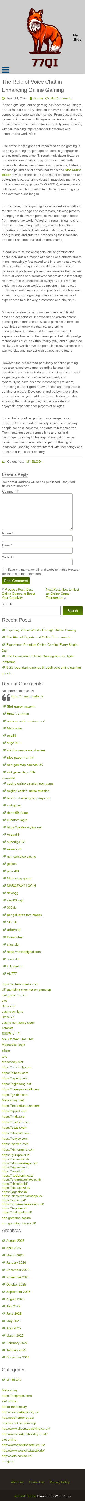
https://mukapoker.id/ (17, 1212)
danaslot (8, 778)
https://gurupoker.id (15, 1155)
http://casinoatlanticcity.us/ (20, 1412)
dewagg (12, 893)
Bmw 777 (8, 1006)
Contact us (36, 1482)
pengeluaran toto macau (24, 915)
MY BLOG (33, 461)
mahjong (8, 1461)
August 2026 (15, 1241)
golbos (12, 864)
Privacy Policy (60, 1482)
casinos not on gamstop (19, 1423)
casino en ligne (12, 1011)
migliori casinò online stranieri (28, 791)
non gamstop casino (21, 856)
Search (7, 604)
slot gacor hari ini (20, 757)
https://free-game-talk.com (21, 1089)
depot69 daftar (17, 813)
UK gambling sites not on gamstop (26, 990)
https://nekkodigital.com (24, 952)
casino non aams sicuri (18, 1022)
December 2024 (17, 1357)
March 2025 (15, 1335)
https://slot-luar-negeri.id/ (20, 1163)
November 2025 (17, 1277)
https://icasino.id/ (14, 1200)
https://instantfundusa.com (21, 1106)
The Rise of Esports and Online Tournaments (38, 637)
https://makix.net (13, 1117)
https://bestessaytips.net (24, 827)
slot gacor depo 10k (21, 772)
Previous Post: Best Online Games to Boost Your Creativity (18, 593)
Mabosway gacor (19, 878)
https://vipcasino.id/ (15, 1167)
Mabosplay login (13, 1044)
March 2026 (15, 1255)
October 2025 (16, 1284)
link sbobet (14, 966)
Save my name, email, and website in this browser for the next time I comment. (41, 572)
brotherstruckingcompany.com (28, 798)
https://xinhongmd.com (18, 1149)
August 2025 (15, 1299)
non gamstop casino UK (19, 1223)
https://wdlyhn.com (15, 1144)
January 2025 (16, 1350)
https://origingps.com (17, 1396)
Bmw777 (8, 1017)
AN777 (12, 974)
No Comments (61, 98)
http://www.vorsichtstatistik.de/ (23, 1450)
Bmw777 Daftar (18, 714)
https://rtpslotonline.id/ (17, 1175)
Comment (10, 491)
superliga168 (16, 842)
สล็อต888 (13, 930)
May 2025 (13, 1321)
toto (4, 1056)
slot (4, 1000)
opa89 (11, 736)
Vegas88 (13, 834)
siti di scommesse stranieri (26, 750)
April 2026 (13, 1248)
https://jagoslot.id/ (14, 1192)
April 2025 (13, 1328)
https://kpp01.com (14, 1111)
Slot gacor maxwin (21, 706)
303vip (12, 907)
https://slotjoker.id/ (15, 1184)
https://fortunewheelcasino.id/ (23, 1204)
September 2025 (18, 1292)
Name (7, 533)
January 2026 (16, 1262)
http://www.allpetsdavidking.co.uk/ (26, 1428)
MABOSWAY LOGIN (21, 886)
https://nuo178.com (15, 1122)
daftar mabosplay (14, 1407)
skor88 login (15, 900)
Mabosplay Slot (13, 1100)
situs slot (14, 849)
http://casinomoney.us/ (18, 1417)
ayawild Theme (25, 1496)
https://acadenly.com (16, 1067)
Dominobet (15, 937)
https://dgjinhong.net (16, 1084)
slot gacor (14, 805)
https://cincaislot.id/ (15, 1159)
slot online (9, 1401)
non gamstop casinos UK (25, 765)
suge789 (13, 743)
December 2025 (17, 1270)
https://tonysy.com (15, 1138)
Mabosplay (15, 728)
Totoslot (7, 1028)
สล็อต (6, 1050)
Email (7, 545)
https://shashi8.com (16, 1133)
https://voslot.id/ (13, 1171)
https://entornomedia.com (20, 984)
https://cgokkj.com (15, 1078)
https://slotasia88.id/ (16, 1188)
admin (38, 98)
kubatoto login (17, 820)
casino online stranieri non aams (30, 783)
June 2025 (14, 1314)
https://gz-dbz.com (15, 1095)
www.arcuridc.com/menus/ (26, 721)
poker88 (13, 871)
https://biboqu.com (15, 1073)
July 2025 (13, 1306)
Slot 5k (12, 922)
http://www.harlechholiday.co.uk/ (25, 1434)
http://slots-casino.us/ (17, 1456)
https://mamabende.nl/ (27, 696)
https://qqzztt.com (14, 1127)
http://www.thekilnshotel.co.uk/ (23, 1445)
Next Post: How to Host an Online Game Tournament (62, 593)
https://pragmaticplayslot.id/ (21, 1179)
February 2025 (17, 1343)
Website (8, 557)
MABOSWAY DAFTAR (17, 1039)
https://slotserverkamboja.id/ (22, 1196)
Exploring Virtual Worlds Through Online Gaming (41, 630)
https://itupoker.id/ (14, 1208)
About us (17, 1482)
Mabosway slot (12, 1062)
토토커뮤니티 (11, 1033)
